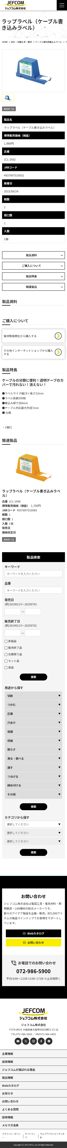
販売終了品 (15, 647)
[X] (25, 1041)
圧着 (10, 713)
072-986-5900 (33, 971)
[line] (49, 1041)
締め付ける (14, 785)
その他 (11, 794)
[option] (33, 495)
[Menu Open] (62, 5)
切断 (10, 696)
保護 (10, 731)
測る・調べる (15, 758)
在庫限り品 (15, 654)
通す (10, 767)
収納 (10, 740)
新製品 (12, 641)
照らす (11, 749)
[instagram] (33, 1041)
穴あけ (11, 722)
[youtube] (18, 1041)
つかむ (11, 704)
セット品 (13, 660)
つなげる (12, 776)
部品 (11, 667)
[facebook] (41, 1041)
